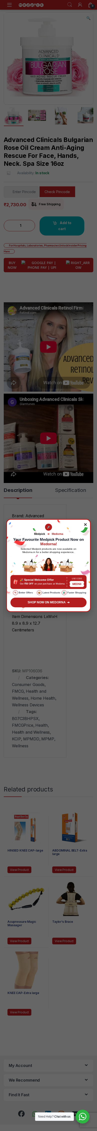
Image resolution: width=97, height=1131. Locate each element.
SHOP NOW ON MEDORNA (49, 602)
